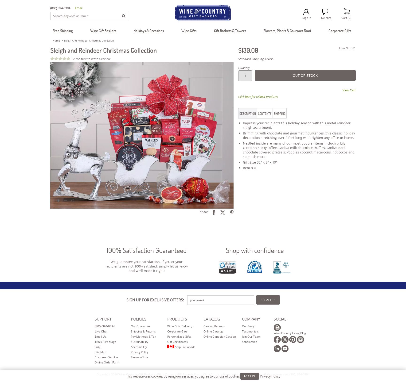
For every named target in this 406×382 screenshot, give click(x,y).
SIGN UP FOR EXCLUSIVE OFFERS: (155, 299)
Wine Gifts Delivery (179, 326)
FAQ (97, 347)
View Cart (349, 90)
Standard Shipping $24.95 (255, 59)
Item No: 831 (347, 48)
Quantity (244, 68)
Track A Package (105, 342)
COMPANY (251, 319)
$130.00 (248, 50)
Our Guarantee (141, 326)
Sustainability (139, 342)
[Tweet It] (221, 212)
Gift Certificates (177, 342)
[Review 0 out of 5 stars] (60, 58)
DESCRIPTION (247, 113)
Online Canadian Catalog (219, 337)
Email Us (100, 337)
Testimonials (250, 331)
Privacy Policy (139, 352)
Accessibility (139, 347)
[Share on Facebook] (212, 212)
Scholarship (249, 342)
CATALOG (211, 319)
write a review (100, 59)
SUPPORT (103, 319)
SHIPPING (279, 113)
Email (78, 8)
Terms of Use (139, 357)
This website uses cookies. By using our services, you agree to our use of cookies (203, 376)
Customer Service (106, 357)
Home (56, 40)
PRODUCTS (177, 319)
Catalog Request (214, 326)
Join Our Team (251, 337)
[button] (142, 135)
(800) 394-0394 (105, 326)
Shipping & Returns (143, 331)
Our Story (248, 326)
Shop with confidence (255, 250)
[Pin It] (230, 212)
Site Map (100, 352)
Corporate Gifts (177, 331)
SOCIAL (280, 319)
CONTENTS (265, 113)
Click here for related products (258, 97)
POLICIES (138, 319)
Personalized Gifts (179, 337)
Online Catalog (213, 331)
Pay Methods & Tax (143, 337)
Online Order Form (107, 362)
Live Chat (101, 331)
